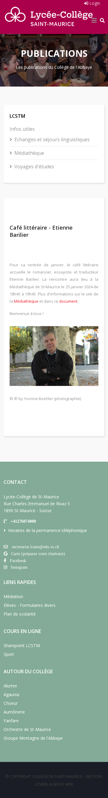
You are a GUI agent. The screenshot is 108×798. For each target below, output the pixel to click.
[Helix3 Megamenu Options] (94, 20)
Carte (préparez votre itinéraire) (38, 554)
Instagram (19, 567)
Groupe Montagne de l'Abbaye (33, 738)
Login (94, 3)
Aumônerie (14, 712)
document (68, 301)
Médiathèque (29, 153)
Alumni (10, 686)
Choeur (11, 703)
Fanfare (11, 720)
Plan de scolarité (20, 614)
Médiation (13, 596)
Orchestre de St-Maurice (27, 729)
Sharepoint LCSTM (22, 645)
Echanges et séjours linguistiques (52, 139)
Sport (9, 654)
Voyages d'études (34, 166)
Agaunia (11, 694)
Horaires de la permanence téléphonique (47, 530)
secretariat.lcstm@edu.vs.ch (35, 547)
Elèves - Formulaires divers (30, 605)
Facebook (18, 560)
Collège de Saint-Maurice (57, 776)
